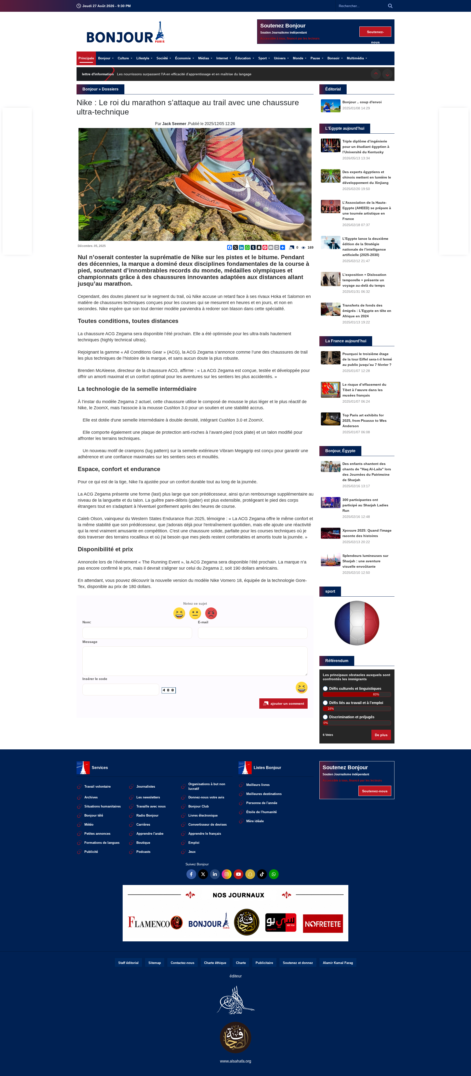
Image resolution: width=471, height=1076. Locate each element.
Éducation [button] (243, 58)
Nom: (86, 622)
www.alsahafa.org (235, 1061)
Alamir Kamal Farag (338, 963)
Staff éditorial (128, 963)
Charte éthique (215, 963)
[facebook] (191, 874)
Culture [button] (124, 58)
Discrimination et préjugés (351, 717)
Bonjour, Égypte (340, 451)
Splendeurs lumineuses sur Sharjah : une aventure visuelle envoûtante (365, 561)
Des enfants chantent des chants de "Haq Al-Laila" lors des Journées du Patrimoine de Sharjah (366, 472)
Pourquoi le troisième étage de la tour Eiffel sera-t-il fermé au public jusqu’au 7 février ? (367, 359)
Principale (86, 58)
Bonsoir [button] (333, 58)
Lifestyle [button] (143, 58)
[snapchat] (250, 874)
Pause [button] (316, 58)
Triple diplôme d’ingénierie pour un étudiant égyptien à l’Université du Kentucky (365, 146)
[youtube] (238, 874)
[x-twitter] (203, 874)
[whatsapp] (274, 874)
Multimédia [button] (356, 58)
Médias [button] (204, 58)
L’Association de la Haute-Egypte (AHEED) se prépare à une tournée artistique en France (366, 211)
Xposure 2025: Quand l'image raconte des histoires (367, 533)
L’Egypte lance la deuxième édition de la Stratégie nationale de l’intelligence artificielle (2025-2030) (365, 247)
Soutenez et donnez (298, 963)
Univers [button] (280, 58)
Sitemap (154, 963)
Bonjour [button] (104, 58)
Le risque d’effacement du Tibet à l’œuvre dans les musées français (364, 390)
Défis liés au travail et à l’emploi (356, 703)
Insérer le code (94, 679)
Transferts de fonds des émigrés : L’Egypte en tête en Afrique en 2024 (366, 310)
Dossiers (110, 89)
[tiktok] (262, 874)
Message (89, 642)
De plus (381, 735)
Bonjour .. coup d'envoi (362, 102)
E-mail (203, 622)
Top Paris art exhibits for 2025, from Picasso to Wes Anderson (364, 420)
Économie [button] (183, 58)
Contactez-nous (182, 963)
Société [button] (163, 58)
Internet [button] (222, 58)
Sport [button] (263, 58)
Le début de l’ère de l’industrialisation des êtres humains (160, 74)
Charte (241, 963)
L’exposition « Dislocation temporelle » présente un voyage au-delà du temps (364, 280)
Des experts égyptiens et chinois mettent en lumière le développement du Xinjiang (366, 177)
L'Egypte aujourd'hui (344, 128)
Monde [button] (298, 58)
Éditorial (333, 89)
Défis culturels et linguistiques (355, 688)
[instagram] (227, 874)
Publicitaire (264, 963)
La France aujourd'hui (345, 341)
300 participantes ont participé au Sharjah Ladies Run (365, 505)
